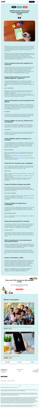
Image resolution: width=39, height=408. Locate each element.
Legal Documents (3, 380)
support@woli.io (3, 371)
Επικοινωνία (20, 289)
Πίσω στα (19, 362)
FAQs (37, 369)
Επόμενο (32, 362)
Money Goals (26, 114)
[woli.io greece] (3, 2)
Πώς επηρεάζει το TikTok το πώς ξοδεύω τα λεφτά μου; (12, 356)
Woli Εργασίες (20, 196)
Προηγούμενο (7, 362)
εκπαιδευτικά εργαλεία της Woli (17, 157)
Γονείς (6, 328)
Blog (10, 328)
